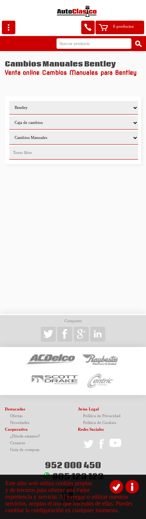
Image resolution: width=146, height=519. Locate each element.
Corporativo (16, 429)
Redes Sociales (91, 429)
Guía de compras (24, 450)
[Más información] (132, 486)
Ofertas (16, 416)
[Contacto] (88, 27)
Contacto (17, 443)
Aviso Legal (88, 409)
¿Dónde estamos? (25, 436)
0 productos (123, 26)
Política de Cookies (99, 423)
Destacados (15, 409)
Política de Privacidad (102, 416)
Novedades (19, 423)
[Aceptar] (116, 486)
